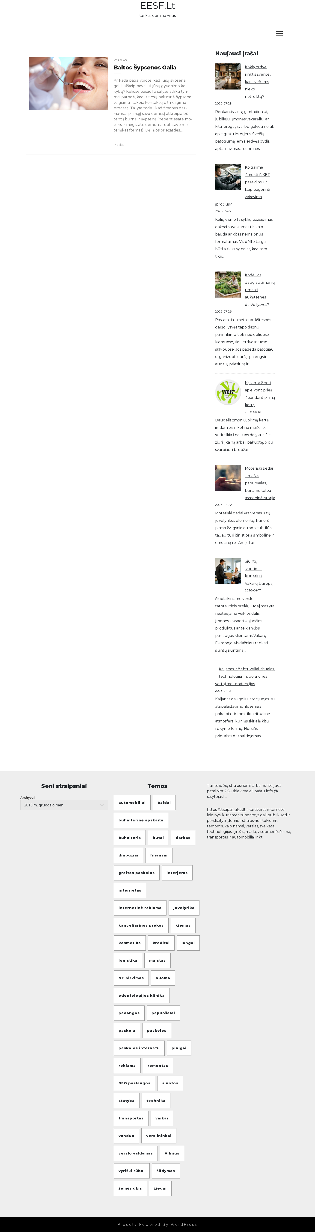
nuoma (163, 978)
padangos (129, 1013)
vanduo (126, 1136)
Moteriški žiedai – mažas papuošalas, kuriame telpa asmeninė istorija (260, 483)
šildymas (166, 1171)
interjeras (177, 873)
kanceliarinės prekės (141, 925)
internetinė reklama (140, 908)
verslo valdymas (136, 1153)
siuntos (170, 1083)
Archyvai (27, 797)
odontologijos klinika (142, 995)
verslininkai (159, 1136)
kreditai (161, 943)
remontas (158, 1065)
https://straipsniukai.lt (226, 809)
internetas (130, 890)
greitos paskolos (137, 873)
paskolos (156, 1030)
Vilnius (172, 1153)
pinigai (179, 1048)
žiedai (160, 1188)
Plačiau (119, 144)
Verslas (120, 60)
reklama (127, 1065)
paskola (127, 1030)
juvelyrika (184, 908)
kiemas (183, 925)
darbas (183, 837)
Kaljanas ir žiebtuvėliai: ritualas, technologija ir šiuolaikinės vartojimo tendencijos (245, 676)
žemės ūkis (130, 1188)
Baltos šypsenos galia (145, 67)
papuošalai (163, 1013)
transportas (131, 1118)
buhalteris (130, 837)
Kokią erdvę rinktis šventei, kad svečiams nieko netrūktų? (258, 82)
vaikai (161, 1118)
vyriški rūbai (132, 1171)
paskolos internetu (139, 1048)
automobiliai (132, 802)
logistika (128, 960)
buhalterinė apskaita (141, 820)
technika (156, 1100)
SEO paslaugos (134, 1083)
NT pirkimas (131, 978)
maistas (157, 960)
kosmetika (130, 943)
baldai (164, 802)
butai (158, 837)
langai (188, 943)
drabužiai (128, 855)
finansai (159, 855)
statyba (127, 1100)
